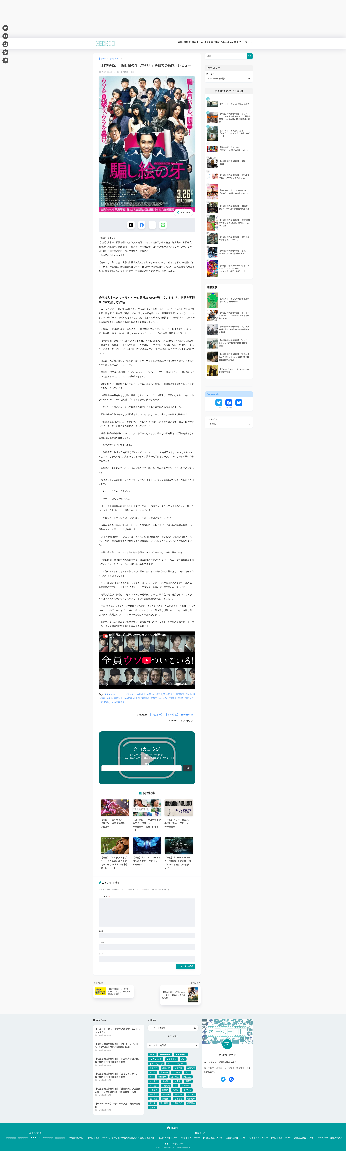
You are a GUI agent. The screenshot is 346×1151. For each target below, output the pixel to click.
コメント (104, 896)
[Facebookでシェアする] (141, 225)
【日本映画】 (172, 714)
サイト (102, 954)
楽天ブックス (336, 1138)
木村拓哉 (166, 1086)
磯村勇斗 (166, 1099)
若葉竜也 (178, 1099)
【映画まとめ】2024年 (167, 1138)
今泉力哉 (153, 1068)
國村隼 (188, 694)
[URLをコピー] (5, 60)
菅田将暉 (191, 1099)
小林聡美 (128, 698)
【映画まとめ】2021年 (235, 1138)
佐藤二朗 (178, 1068)
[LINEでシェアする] (163, 225)
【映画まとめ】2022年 (212, 1138)
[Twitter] (5, 28)
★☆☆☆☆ (60, 1138)
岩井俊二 (153, 1081)
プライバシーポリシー (172, 1144)
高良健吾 (191, 1103)
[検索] (250, 43)
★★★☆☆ (109, 694)
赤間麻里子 (119, 702)
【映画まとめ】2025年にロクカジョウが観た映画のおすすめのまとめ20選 (120, 1138)
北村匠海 (164, 1072)
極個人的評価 (35, 1133)
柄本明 (176, 1090)
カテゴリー (211, 74)
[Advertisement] (81, 19)
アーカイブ (211, 419)
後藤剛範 (145, 698)
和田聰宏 (180, 694)
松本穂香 (153, 1090)
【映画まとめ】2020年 (257, 1138)
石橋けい (108, 702)
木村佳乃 (162, 698)
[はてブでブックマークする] (152, 225)
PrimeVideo (322, 1138)
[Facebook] (5, 36)
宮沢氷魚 (118, 698)
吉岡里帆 (176, 1072)
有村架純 (153, 1086)
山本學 (136, 698)
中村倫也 (141, 694)
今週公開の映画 (76, 1138)
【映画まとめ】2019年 (280, 1138)
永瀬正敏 (166, 1094)
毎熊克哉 (153, 1094)
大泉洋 (109, 698)
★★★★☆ (180, 1054)
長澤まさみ (177, 1103)
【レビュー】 (156, 714)
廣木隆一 (166, 1081)
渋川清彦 (153, 1099)
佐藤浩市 (151, 694)
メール (102, 942)
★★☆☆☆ (171, 1059)
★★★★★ (165, 1054)
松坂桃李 (185, 1086)
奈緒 (152, 1077)
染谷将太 (187, 1090)
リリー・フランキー (126, 694)
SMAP (152, 1054)
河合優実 (191, 1094)
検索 (147, 764)
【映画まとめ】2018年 (303, 1138)
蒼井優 (152, 1103)
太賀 (187, 1072)
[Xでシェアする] (131, 225)
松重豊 (165, 1090)
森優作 (181, 698)
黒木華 (152, 1107)
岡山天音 (187, 1077)
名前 (101, 931)
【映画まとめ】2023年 (189, 1138)
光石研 (152, 1072)
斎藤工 (154, 698)
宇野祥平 (162, 1077)
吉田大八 (170, 694)
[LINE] (5, 44)
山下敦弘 (175, 1077)
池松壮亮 (178, 1094)
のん (183, 1059)
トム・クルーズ (156, 1064)
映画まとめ (200, 1133)
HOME (174, 1127)
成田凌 (177, 1081)
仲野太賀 (166, 1068)
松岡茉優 (172, 698)
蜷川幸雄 (164, 1103)
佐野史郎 (160, 694)
